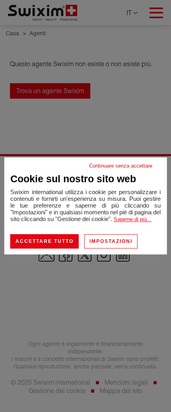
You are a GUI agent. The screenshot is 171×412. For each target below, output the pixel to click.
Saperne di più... (133, 219)
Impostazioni (110, 241)
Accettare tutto (45, 241)
